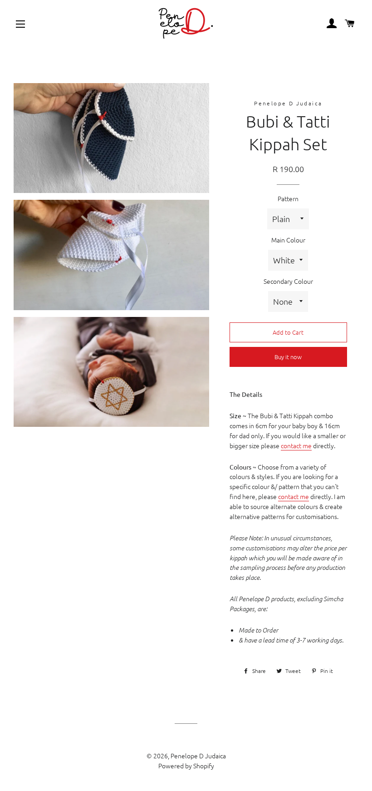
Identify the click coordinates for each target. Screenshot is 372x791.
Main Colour (288, 239)
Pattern (288, 198)
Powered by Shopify (186, 765)
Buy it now (288, 356)
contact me (296, 445)
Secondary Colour (288, 281)
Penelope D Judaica (198, 755)
